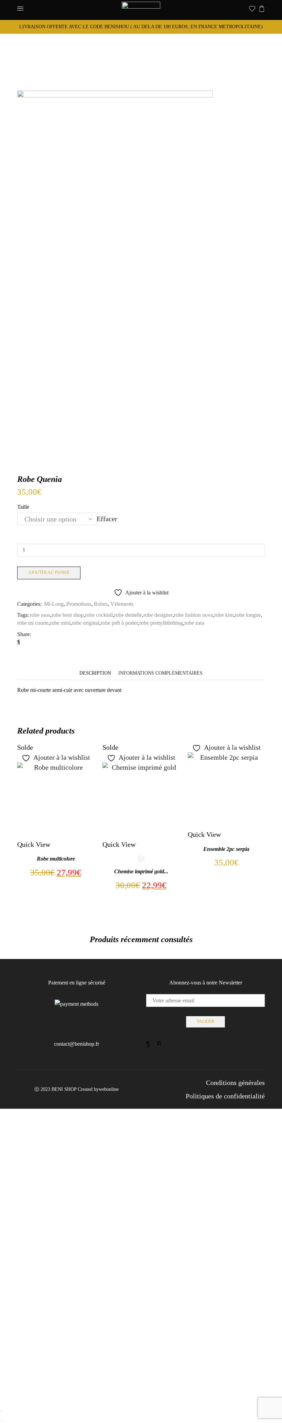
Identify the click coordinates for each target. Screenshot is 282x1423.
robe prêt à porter (119, 623)
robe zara (194, 623)
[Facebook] (18, 641)
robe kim (224, 615)
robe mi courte (32, 623)
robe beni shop (68, 615)
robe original (85, 623)
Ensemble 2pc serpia (226, 849)
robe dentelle (128, 615)
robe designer (158, 615)
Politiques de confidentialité (225, 1096)
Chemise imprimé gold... (141, 871)
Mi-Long (54, 604)
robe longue (248, 615)
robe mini (60, 623)
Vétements (121, 604)
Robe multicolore (56, 859)
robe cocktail (99, 615)
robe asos (40, 615)
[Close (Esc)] (0, 1410)
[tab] (95, 673)
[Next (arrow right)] (3, 1420)
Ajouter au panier (48, 572)
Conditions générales (235, 1082)
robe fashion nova (193, 615)
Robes (101, 604)
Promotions (78, 604)
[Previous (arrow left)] (0, 1420)
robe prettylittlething (161, 623)
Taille (23, 507)
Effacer (107, 519)
